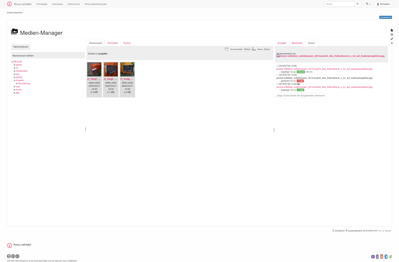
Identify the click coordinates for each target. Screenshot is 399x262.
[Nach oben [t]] (392, 43)
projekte (20, 80)
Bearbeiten (297, 42)
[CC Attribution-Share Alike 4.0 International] (13, 256)
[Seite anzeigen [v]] (392, 30)
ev (17, 67)
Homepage (41, 3)
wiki (17, 92)
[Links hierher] (392, 39)
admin (19, 64)
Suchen (127, 42)
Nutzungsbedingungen (96, 3)
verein (19, 89)
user (18, 86)
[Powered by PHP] (377, 256)
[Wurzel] (18, 61)
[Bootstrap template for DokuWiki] (373, 256)
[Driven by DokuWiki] (390, 256)
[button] (368, 4)
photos (19, 77)
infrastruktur (22, 70)
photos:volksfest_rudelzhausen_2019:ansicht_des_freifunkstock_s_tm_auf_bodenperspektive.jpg (332, 55)
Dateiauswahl (95, 42)
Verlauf (311, 42)
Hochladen (113, 42)
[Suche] (357, 4)
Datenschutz (74, 3)
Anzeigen (282, 42)
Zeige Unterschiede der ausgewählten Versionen (301, 95)
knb (17, 73)
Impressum (57, 3)
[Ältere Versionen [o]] (392, 34)
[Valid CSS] (386, 256)
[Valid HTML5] (381, 256)
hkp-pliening (24, 83)
